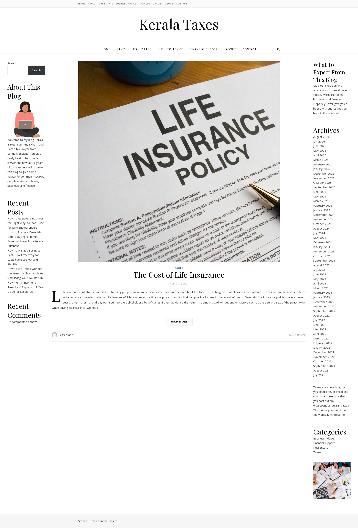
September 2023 (324, 260)
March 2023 (321, 288)
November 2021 (324, 357)
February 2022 (322, 343)
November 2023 (324, 251)
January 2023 (321, 297)
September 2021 (324, 366)
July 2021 (319, 375)
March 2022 (321, 338)
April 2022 (319, 334)
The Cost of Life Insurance (179, 274)
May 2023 (319, 279)
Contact (181, 3)
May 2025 (319, 196)
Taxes (91, 3)
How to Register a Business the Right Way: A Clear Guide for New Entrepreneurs (25, 222)
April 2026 (319, 155)
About (169, 3)
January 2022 (321, 347)
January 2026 (321, 169)
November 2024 (324, 219)
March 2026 (321, 160)
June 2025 (319, 192)
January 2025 (321, 210)
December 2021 (323, 352)
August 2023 (321, 265)
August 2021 (321, 370)
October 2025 (322, 182)
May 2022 (319, 329)
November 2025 (324, 178)
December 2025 (323, 173)
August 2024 (321, 228)
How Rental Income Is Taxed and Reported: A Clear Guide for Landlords (26, 287)
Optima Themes (108, 521)
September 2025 (324, 187)
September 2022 (324, 311)
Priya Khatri (66, 334)
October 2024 (322, 224)
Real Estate (105, 3)
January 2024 (321, 247)
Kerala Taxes (179, 24)
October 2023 (322, 256)
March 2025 (321, 201)
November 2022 (324, 306)
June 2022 (319, 325)
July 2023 (319, 269)
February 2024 (322, 242)
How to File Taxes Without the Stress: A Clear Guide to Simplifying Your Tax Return (25, 273)
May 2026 (319, 150)
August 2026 (321, 137)
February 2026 (322, 164)
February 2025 (322, 205)
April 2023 (319, 283)
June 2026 (319, 146)
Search (11, 63)
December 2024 (323, 214)
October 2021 (322, 361)
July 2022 (319, 320)
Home (81, 3)
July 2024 (319, 233)
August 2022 (321, 315)
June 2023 (319, 274)
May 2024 (319, 237)
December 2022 (323, 302)
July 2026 (319, 141)
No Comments (297, 335)
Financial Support (151, 3)
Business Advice (126, 3)
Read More (179, 321)
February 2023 (322, 292)
